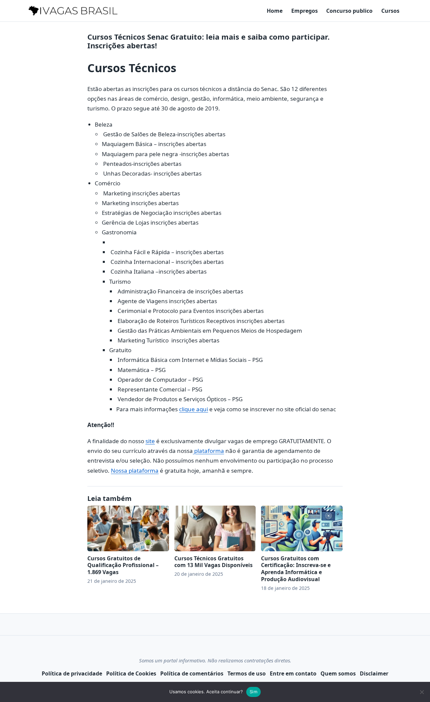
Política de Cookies (131, 673)
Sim (253, 691)
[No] (421, 692)
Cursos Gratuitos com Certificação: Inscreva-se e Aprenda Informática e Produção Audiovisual (296, 569)
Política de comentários (191, 673)
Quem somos (338, 673)
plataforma (208, 451)
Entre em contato (293, 673)
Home (275, 10)
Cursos (390, 10)
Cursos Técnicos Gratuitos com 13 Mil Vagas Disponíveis (213, 562)
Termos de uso (246, 673)
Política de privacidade (72, 673)
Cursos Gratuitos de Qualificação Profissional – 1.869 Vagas (123, 565)
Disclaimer (374, 673)
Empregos (304, 10)
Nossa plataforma (135, 470)
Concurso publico (349, 10)
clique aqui (193, 409)
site (150, 441)
